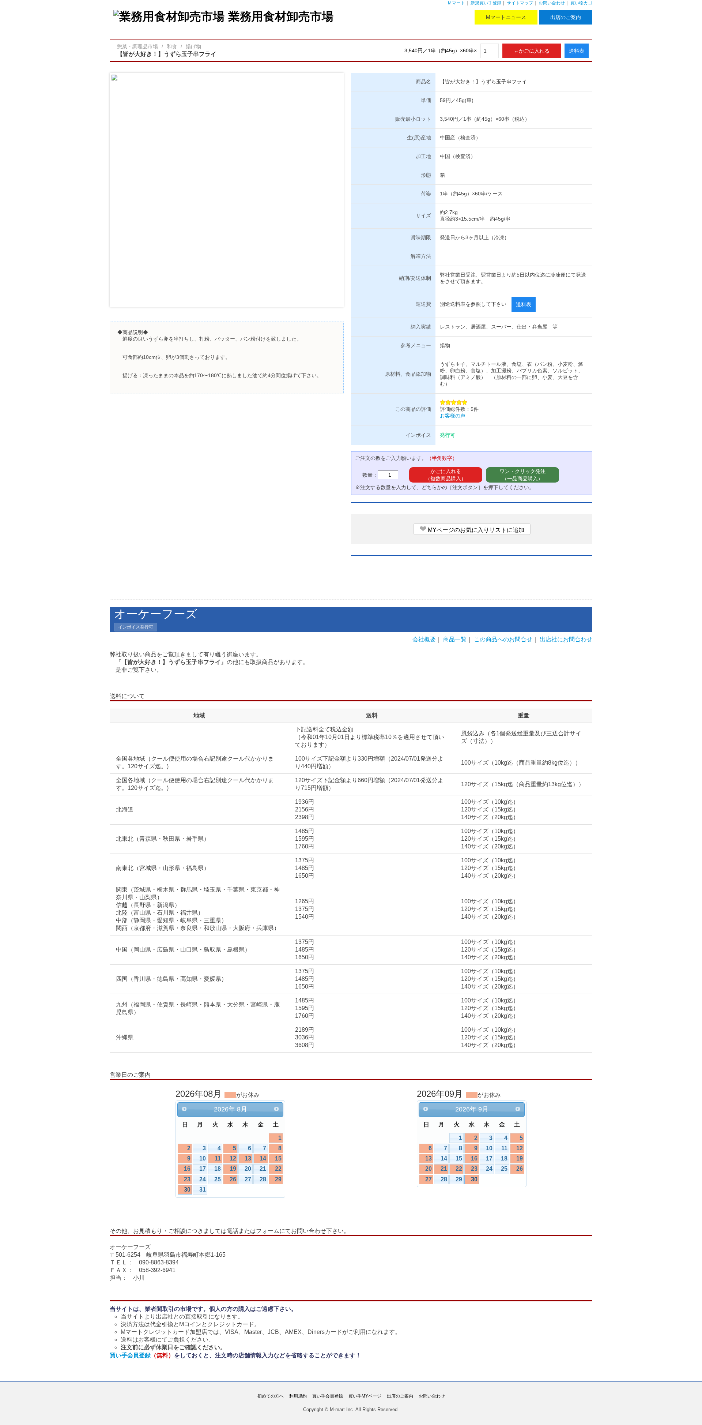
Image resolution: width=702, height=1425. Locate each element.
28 (263, 1179)
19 (233, 1169)
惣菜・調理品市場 (137, 46)
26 (233, 1179)
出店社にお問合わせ (566, 639)
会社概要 (424, 639)
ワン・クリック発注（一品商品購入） (522, 474)
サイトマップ (520, 2)
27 (248, 1179)
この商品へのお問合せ (503, 639)
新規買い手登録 (486, 2)
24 (202, 1179)
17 (202, 1169)
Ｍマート (456, 2)
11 (218, 1158)
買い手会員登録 (142, 1355)
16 (187, 1169)
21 (263, 1169)
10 (202, 1158)
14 (263, 1158)
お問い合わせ (552, 2)
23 (187, 1179)
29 (278, 1179)
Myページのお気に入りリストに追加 (471, 529)
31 (202, 1189)
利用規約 (298, 1396)
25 (217, 1179)
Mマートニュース (506, 17)
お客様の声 (452, 416)
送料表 (576, 51)
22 (278, 1169)
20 (248, 1169)
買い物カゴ (581, 2)
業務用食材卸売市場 (280, 16)
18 (217, 1169)
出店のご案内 (565, 17)
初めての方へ (270, 1396)
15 (278, 1158)
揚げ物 (193, 46)
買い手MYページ (364, 1396)
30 (187, 1189)
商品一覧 (455, 639)
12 (233, 1158)
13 (248, 1158)
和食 (172, 46)
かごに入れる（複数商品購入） (445, 474)
